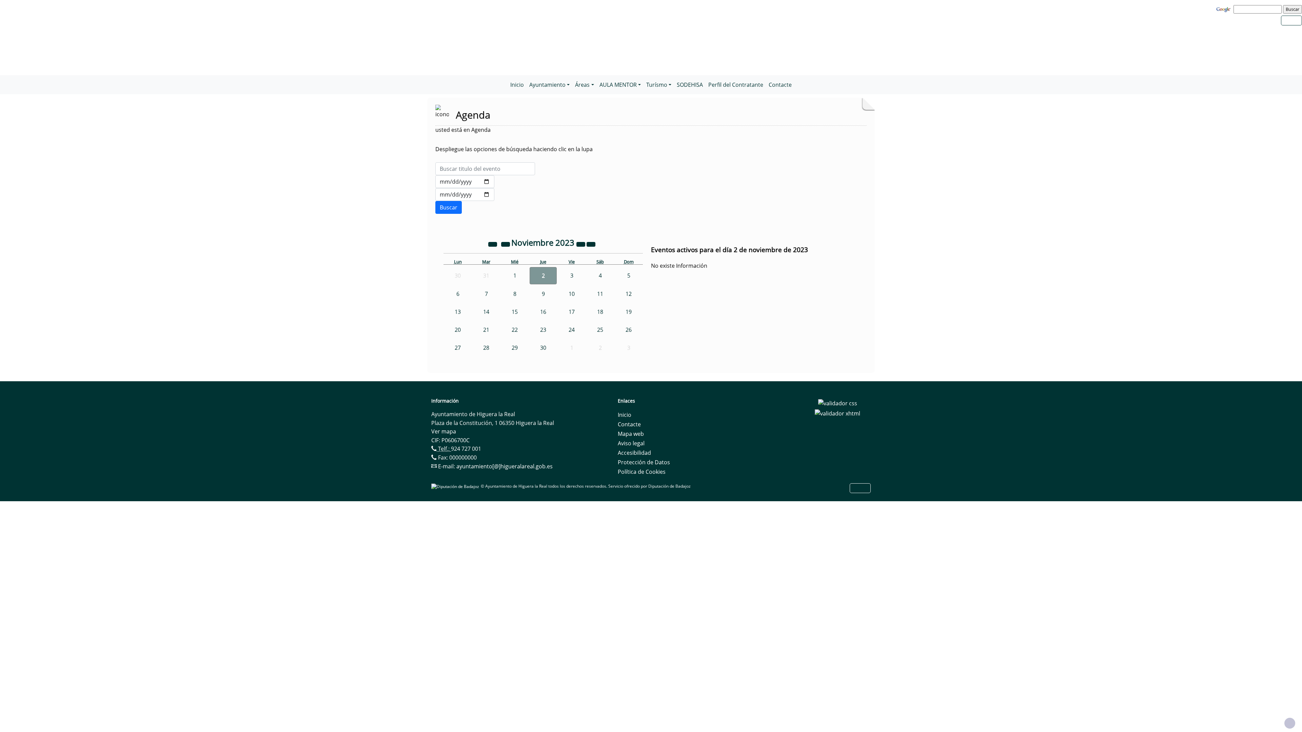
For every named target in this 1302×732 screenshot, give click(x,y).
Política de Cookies (642, 471)
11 (600, 294)
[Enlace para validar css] (837, 403)
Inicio (517, 84)
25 (600, 329)
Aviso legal (631, 443)
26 (629, 329)
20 (458, 329)
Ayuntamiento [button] (547, 84)
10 (572, 294)
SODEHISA (690, 84)
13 (458, 312)
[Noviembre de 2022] (493, 243)
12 (629, 294)
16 (543, 312)
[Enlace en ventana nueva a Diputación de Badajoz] (456, 486)
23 (543, 329)
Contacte (780, 84)
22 (515, 329)
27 (458, 347)
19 (629, 312)
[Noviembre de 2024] (581, 243)
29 (515, 347)
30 (543, 347)
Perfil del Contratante (735, 84)
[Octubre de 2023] (506, 243)
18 (600, 312)
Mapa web (631, 434)
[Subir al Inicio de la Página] (1289, 723)
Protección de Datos (644, 462)
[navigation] (1258, 9)
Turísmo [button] (656, 84)
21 (486, 329)
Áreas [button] (582, 84)
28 (486, 347)
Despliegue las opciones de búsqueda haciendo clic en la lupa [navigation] (514, 149)
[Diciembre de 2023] (591, 243)
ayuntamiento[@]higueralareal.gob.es (504, 466)
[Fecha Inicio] (464, 181)
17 (572, 312)
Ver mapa (443, 431)
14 (486, 312)
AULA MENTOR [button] (618, 84)
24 (572, 329)
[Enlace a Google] (1224, 9)
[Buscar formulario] (448, 207)
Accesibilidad (634, 452)
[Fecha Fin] (464, 194)
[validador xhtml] (837, 412)
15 (515, 312)
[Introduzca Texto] (485, 168)
